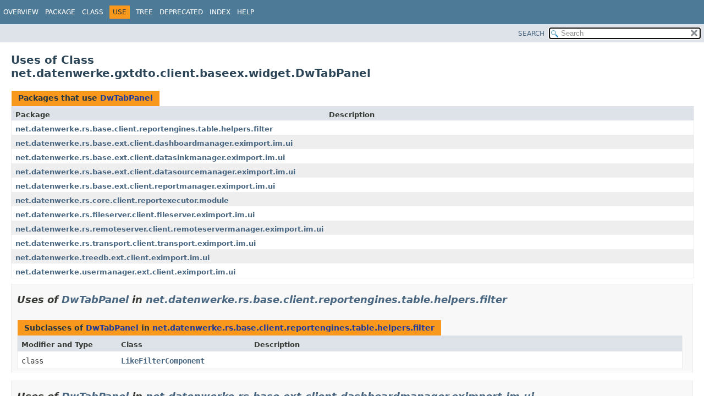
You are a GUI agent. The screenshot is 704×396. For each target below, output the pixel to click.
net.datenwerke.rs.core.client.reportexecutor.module (122, 200)
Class (92, 12)
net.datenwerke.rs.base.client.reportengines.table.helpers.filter (144, 129)
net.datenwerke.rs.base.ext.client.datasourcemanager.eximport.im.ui (155, 172)
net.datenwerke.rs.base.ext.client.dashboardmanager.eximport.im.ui (154, 143)
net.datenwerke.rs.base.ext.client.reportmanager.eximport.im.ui (145, 186)
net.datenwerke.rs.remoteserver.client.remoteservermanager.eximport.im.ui (169, 229)
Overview (20, 12)
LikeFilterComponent (163, 360)
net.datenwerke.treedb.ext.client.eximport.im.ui (112, 258)
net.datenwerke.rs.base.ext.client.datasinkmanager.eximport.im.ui (150, 157)
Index (220, 12)
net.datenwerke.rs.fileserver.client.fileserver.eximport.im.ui (135, 215)
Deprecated (181, 12)
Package (60, 12)
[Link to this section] (514, 299)
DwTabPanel (126, 98)
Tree (144, 12)
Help (245, 12)
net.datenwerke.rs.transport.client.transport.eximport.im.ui (135, 243)
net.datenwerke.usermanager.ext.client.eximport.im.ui (125, 272)
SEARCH (531, 33)
